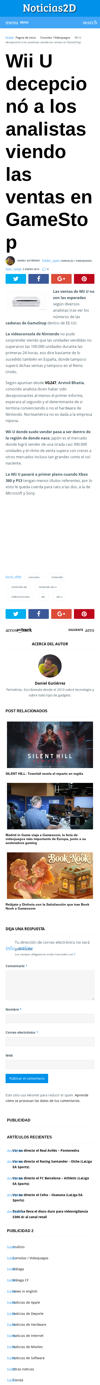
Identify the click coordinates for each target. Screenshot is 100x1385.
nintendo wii (19, 587)
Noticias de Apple (26, 1302)
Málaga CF (21, 1280)
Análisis (19, 1247)
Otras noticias (23, 1369)
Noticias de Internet (28, 1335)
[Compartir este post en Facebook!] (38, 279)
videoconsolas (20, 597)
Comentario (16, 966)
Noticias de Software (29, 1358)
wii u (59, 597)
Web (9, 1055)
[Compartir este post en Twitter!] (16, 279)
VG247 (50, 382)
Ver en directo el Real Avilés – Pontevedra (46, 1150)
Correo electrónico (22, 1032)
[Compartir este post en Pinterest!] (84, 279)
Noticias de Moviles (28, 1347)
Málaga (18, 1269)
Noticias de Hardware (29, 1324)
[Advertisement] (40, 537)
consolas (34, 577)
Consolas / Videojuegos (55, 38)
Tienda (18, 1380)
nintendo (57, 577)
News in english (25, 1291)
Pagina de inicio (26, 38)
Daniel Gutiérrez (28, 260)
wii (43, 597)
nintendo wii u (48, 587)
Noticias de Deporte (28, 1313)
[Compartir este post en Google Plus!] (61, 279)
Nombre (14, 1009)
